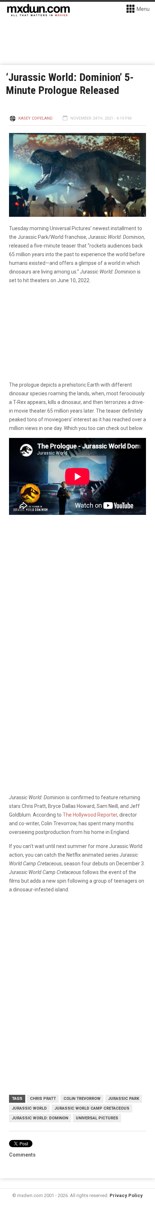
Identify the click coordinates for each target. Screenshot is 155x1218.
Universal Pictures (97, 1118)
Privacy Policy (126, 1195)
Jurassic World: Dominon (40, 1118)
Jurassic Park (123, 1098)
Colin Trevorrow (82, 1098)
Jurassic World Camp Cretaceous (91, 1108)
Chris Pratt (43, 1098)
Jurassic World (29, 1108)
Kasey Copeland (35, 118)
